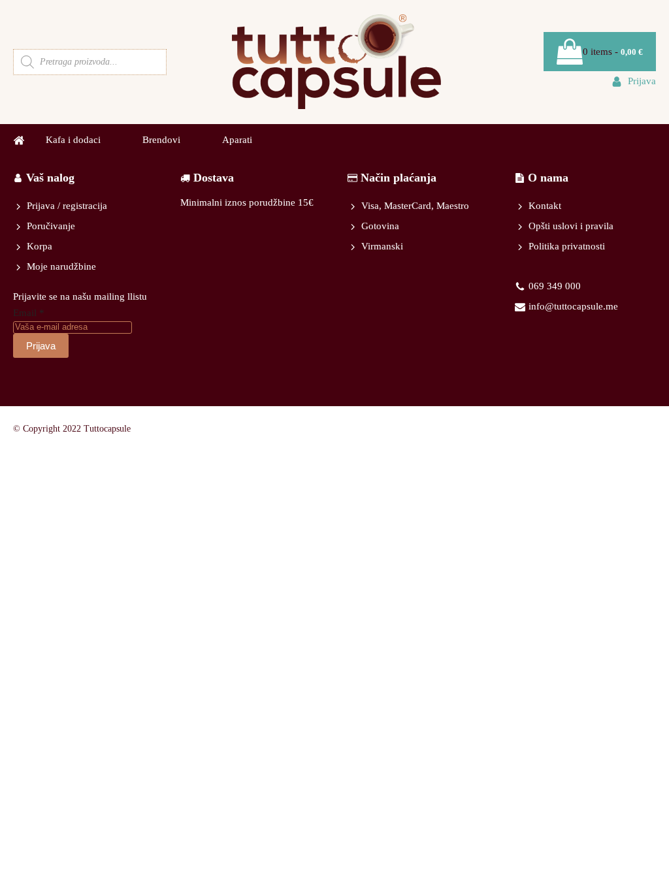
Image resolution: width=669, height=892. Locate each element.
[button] (633, 81)
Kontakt (545, 205)
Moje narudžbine (61, 266)
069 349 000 (555, 286)
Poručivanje (51, 226)
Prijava (41, 345)
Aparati (237, 140)
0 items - (613, 51)
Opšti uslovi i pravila (571, 226)
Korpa (39, 246)
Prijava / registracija (67, 205)
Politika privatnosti (567, 246)
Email (28, 313)
